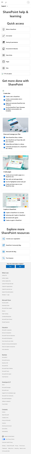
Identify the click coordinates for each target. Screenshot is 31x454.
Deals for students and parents (8, 346)
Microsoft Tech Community (7, 395)
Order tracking (5, 313)
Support (3, 6)
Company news (5, 417)
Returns (3, 311)
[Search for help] (6, 2)
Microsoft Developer (6, 387)
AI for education (5, 349)
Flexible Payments (6, 322)
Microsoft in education (6, 330)
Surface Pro (4, 275)
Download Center (5, 305)
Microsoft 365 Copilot (6, 374)
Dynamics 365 (5, 363)
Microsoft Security (6, 360)
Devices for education (6, 332)
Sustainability (5, 431)
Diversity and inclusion (7, 425)
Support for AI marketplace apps (9, 393)
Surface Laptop (5, 278)
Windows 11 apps (5, 294)
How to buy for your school (7, 341)
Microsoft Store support (7, 308)
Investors (4, 423)
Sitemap (4, 445)
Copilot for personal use (7, 289)
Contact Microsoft (10, 445)
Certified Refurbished (6, 316)
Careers (3, 412)
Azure (3, 384)
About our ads (22, 448)
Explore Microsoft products (7, 292)
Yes (10, 266)
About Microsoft (5, 414)
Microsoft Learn (5, 390)
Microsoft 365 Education (7, 338)
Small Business (5, 376)
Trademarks (4, 448)
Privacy (16, 445)
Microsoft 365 (5, 365)
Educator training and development (9, 344)
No (20, 266)
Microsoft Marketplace (7, 398)
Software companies (6, 401)
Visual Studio (5, 404)
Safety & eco (10, 448)
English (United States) (9, 436)
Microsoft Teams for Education (8, 335)
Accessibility (4, 428)
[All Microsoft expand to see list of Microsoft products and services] (2, 2)
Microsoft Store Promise (7, 319)
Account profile (5, 302)
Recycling (17, 448)
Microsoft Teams (5, 371)
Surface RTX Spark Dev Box (7, 283)
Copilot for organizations (7, 286)
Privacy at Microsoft (6, 420)
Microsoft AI (4, 357)
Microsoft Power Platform (7, 368)
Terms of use (22, 445)
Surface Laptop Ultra (6, 281)
